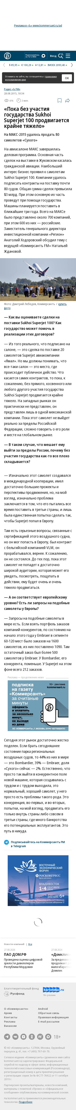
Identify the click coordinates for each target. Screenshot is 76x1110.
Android (43, 1009)
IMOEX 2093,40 (56, 65)
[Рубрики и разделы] (68, 56)
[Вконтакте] (15, 1037)
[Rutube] (40, 1037)
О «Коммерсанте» (16, 1009)
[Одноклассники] (32, 1037)
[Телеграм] (7, 1037)
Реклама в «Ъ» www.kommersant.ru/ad (38, 25)
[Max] (48, 1037)
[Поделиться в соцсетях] (67, 100)
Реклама (9, 1021)
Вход (53, 56)
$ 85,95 (13, 65)
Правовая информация (53, 1017)
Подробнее (25, 1102)
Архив (8, 1013)
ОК (67, 78)
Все (30, 944)
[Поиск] (61, 56)
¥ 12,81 (39, 65)
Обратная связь (48, 1013)
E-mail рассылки (48, 1021)
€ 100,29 (26, 65)
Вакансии (10, 1026)
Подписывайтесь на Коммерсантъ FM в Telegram (38, 844)
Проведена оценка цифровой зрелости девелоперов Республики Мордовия (23, 963)
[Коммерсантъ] (7, 55)
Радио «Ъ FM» (12, 89)
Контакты (10, 1017)
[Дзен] (23, 1037)
